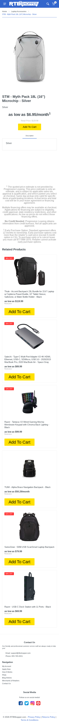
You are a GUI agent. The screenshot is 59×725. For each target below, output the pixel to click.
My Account (6, 666)
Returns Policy (48, 717)
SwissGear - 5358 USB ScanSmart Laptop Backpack (29, 547)
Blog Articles (7, 678)
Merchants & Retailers (10, 681)
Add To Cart (29, 126)
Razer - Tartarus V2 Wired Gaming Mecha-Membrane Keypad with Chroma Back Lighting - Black (26, 425)
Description (30, 136)
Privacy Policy (34, 717)
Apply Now (6, 669)
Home (4, 11)
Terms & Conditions (29, 720)
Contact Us (6, 684)
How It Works (7, 672)
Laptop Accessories (18, 11)
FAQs (4, 675)
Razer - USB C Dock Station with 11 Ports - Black (27, 607)
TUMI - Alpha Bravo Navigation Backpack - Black (27, 487)
